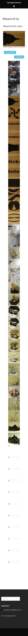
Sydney (3, 633)
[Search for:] (10, 599)
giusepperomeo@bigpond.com (13, 610)
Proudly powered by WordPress (10, 631)
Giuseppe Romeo (14, 3)
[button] (10, 52)
